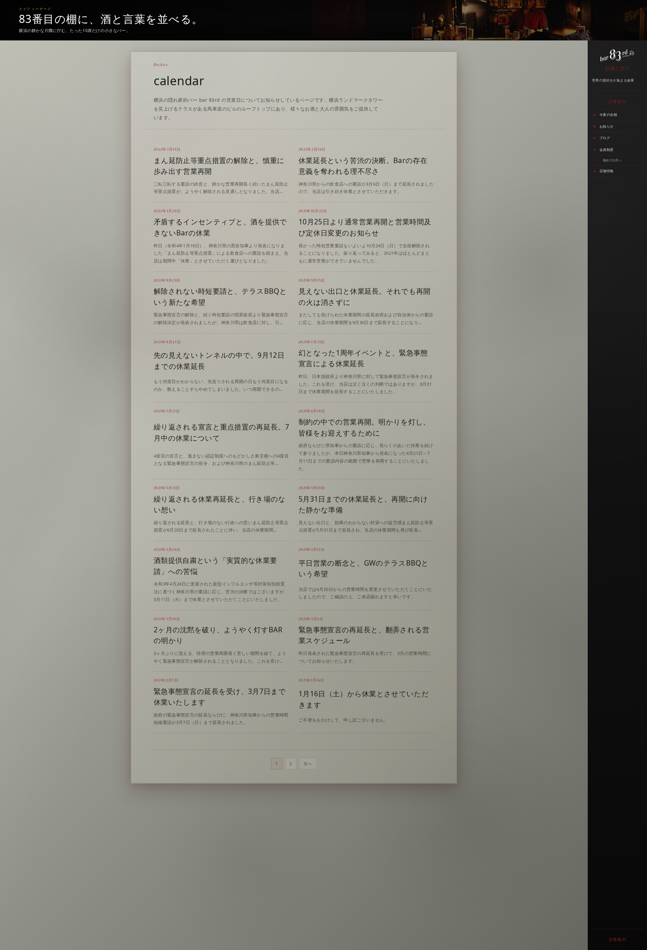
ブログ (604, 137)
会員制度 (606, 149)
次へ (308, 763)
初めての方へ (612, 160)
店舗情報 (606, 170)
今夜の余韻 (608, 114)
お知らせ (606, 126)
